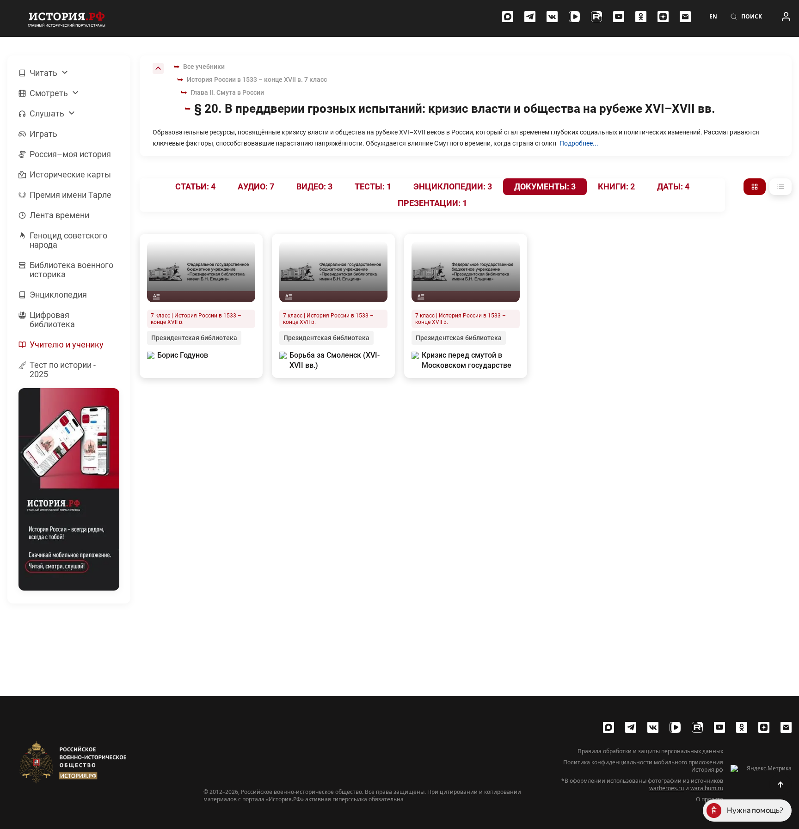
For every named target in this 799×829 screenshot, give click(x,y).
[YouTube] (618, 16)
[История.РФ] (66, 18)
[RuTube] (596, 16)
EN (713, 16)
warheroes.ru (666, 788)
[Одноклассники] (640, 16)
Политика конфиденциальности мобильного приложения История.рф (643, 766)
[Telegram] (529, 16)
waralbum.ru (706, 788)
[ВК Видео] (574, 16)
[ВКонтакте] (552, 16)
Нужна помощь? (755, 810)
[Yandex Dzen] (663, 16)
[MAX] (507, 16)
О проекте (709, 799)
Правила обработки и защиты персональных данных (650, 751)
